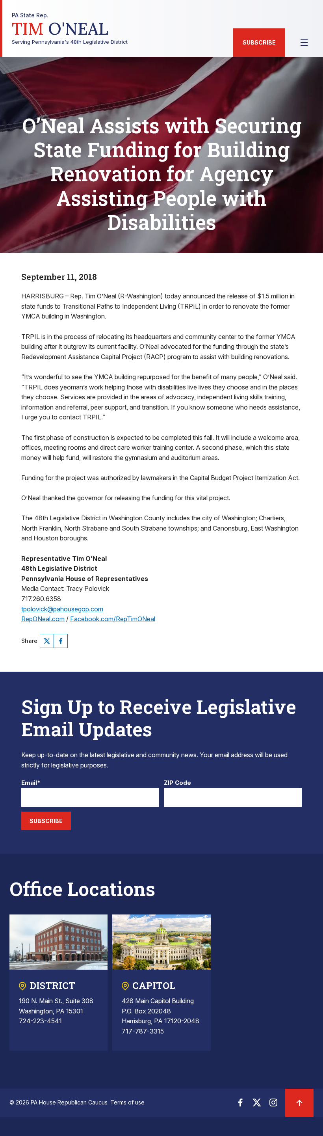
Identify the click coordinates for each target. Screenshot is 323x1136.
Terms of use (127, 1102)
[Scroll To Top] (299, 1103)
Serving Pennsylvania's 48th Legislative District (70, 29)
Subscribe (259, 42)
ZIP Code (177, 783)
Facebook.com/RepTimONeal (112, 619)
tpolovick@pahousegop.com (62, 609)
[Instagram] (273, 1105)
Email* (31, 783)
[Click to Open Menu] (304, 42)
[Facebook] (61, 641)
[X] (47, 641)
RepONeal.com (43, 619)
